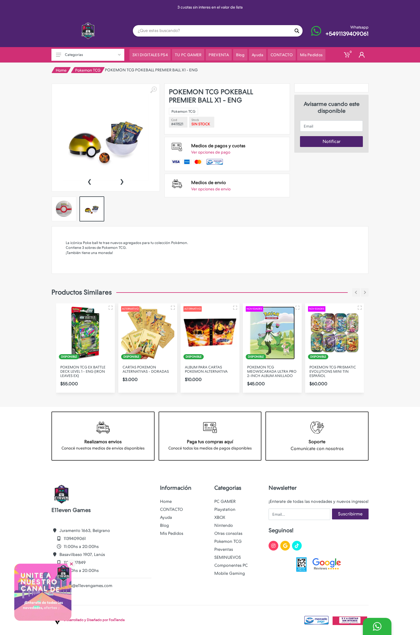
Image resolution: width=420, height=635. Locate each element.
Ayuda (166, 517)
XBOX (219, 517)
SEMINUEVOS (227, 557)
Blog (164, 525)
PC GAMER (225, 501)
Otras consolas (228, 533)
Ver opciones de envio (211, 189)
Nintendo (223, 525)
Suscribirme (350, 514)
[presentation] (89, 181)
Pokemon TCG (88, 70)
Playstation (224, 509)
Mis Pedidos (171, 533)
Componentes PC (231, 565)
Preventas (223, 549)
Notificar (332, 141)
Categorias (74, 55)
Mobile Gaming (229, 573)
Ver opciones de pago (210, 152)
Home (61, 70)
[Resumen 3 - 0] (110, 307)
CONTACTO (171, 509)
